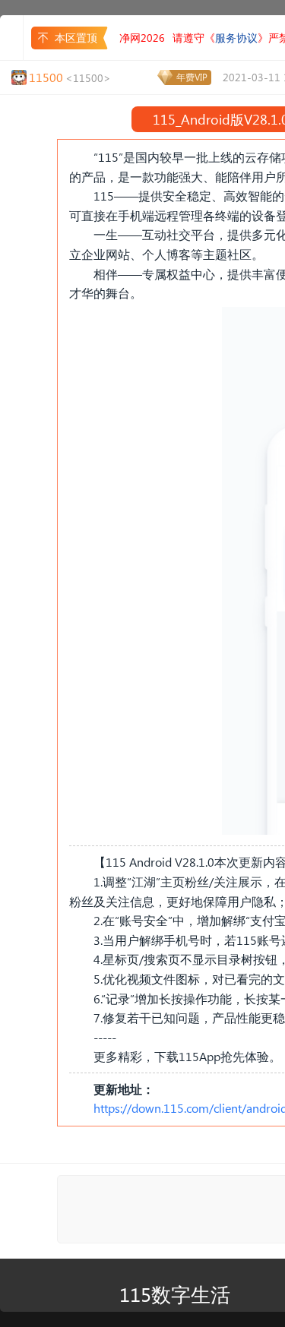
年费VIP (191, 77)
